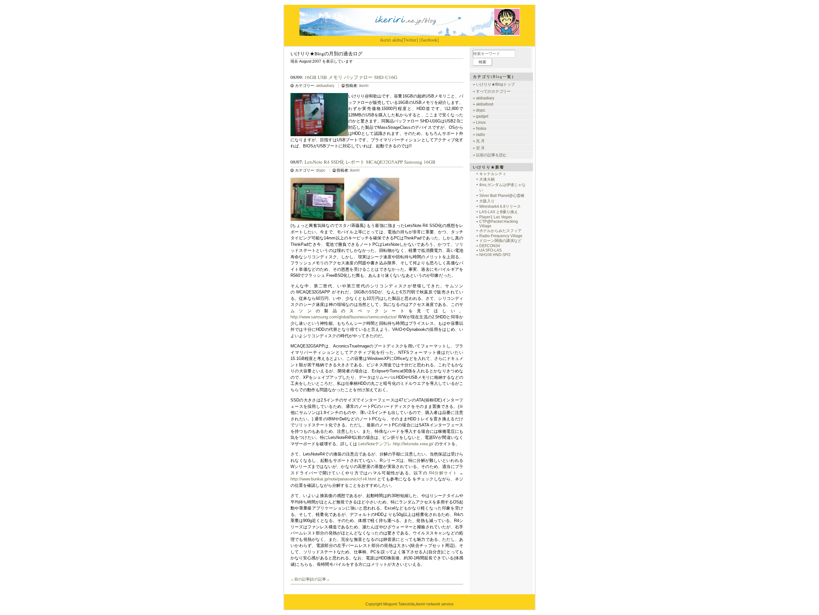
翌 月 (480, 148)
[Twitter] (410, 40)
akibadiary (325, 85)
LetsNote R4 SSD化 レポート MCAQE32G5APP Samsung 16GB (370, 162)
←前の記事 (300, 579)
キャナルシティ (492, 174)
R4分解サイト (443, 473)
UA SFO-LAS (490, 250)
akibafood (484, 104)
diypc (320, 170)
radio (480, 134)
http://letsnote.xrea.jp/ (413, 443)
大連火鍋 (487, 179)
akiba (397, 40)
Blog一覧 (502, 76)
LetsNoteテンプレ (375, 443)
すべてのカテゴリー (493, 91)
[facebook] (429, 40)
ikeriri (385, 40)
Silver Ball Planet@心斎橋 (501, 195)
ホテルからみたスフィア (500, 231)
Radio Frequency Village (500, 236)
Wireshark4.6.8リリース (500, 206)
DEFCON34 (489, 246)
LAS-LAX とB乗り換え (498, 212)
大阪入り (487, 201)
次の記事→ (320, 579)
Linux (481, 122)
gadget (482, 116)
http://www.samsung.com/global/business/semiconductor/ (343, 317)
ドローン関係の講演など (500, 240)
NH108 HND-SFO (494, 255)
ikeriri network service (435, 604)
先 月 (480, 141)
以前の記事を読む (491, 155)
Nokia (481, 128)
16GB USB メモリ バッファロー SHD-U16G (351, 77)
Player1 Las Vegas (495, 217)
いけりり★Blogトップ (495, 84)
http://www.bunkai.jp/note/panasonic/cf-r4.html (333, 479)
